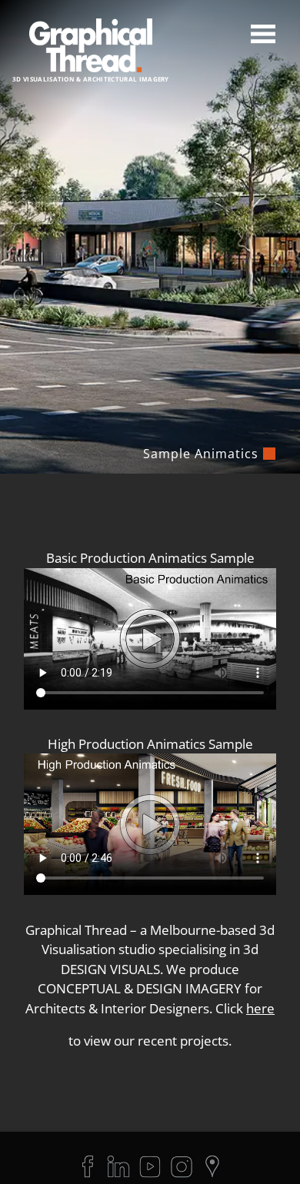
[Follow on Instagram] (181, 1166)
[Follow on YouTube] (150, 1166)
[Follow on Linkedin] (118, 1166)
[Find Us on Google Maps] (212, 1166)
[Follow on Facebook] (87, 1166)
